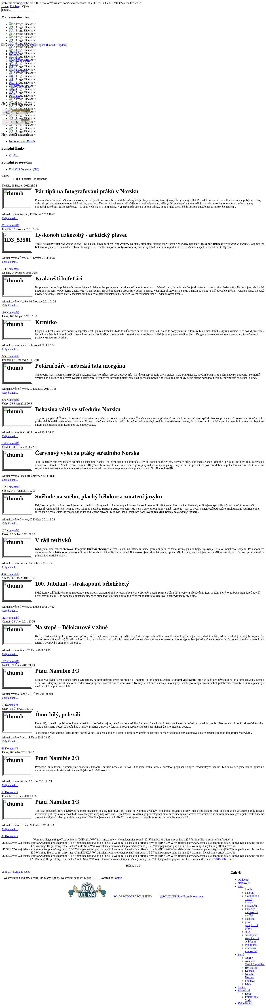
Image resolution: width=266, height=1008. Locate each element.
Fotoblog (15, 6)
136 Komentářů (10, 312)
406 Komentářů (10, 574)
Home (5, 6)
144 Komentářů (10, 443)
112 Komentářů (10, 617)
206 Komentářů (10, 399)
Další (224, 859)
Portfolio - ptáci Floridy (22, 141)
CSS (26, 871)
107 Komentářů (10, 530)
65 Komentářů (9, 704)
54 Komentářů (9, 792)
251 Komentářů (10, 225)
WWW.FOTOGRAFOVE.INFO (133, 896)
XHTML (13, 871)
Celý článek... (10, 218)
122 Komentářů (10, 661)
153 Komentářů (10, 268)
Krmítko (13, 155)
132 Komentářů (10, 486)
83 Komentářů (9, 836)
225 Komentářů (10, 356)
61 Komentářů (9, 748)
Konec (230, 859)
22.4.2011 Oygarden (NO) (24, 169)
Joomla (118, 877)
